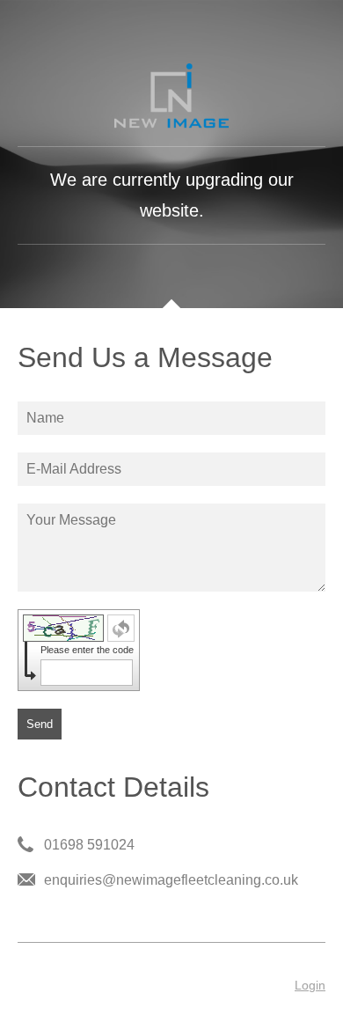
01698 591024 (89, 844)
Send (39, 724)
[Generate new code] (121, 628)
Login (310, 985)
